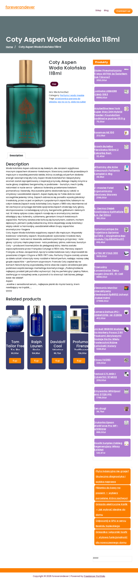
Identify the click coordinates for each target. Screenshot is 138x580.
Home (9, 47)
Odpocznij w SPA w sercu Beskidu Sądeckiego (111, 523)
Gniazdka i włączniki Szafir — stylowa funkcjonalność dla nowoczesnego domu (111, 537)
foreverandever (20, 7)
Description (16, 155)
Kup (54, 84)
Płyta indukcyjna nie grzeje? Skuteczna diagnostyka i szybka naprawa (112, 476)
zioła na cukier (78, 101)
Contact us (123, 11)
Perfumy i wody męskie (72, 95)
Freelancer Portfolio (94, 576)
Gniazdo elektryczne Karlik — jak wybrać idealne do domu (111, 509)
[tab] (16, 155)
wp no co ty (64, 101)
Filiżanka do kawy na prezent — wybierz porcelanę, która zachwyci (112, 493)
